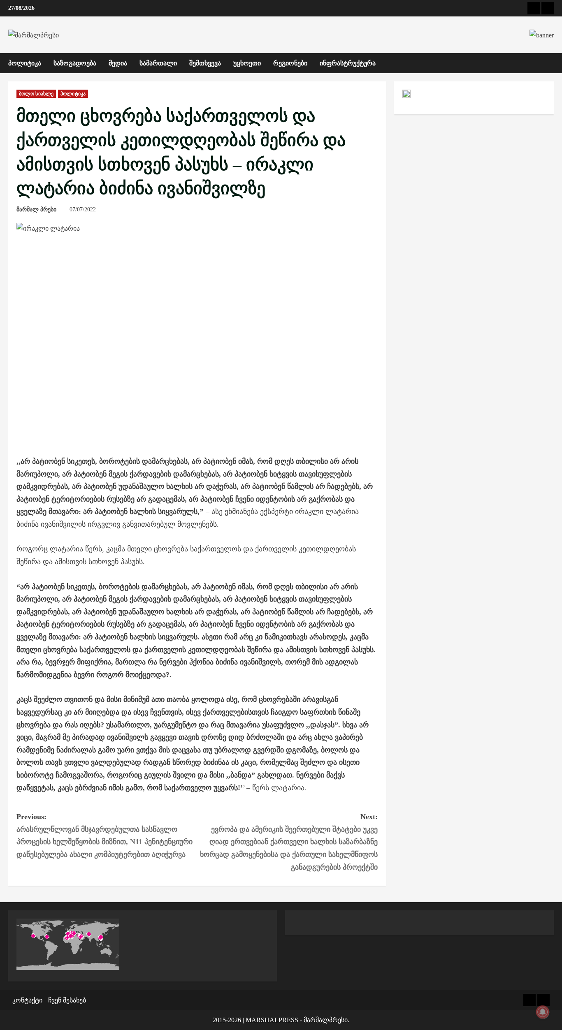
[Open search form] (551, 63)
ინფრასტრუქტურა (348, 63)
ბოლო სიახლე (36, 94)
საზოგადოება (74, 63)
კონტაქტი (27, 1000)
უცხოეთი (247, 63)
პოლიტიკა (24, 63)
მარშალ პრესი (36, 209)
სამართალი (158, 63)
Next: (289, 841)
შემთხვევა (205, 63)
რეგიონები (290, 63)
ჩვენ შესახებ (67, 1000)
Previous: (104, 835)
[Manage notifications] (542, 1011)
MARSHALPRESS (272, 1019)
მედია (118, 63)
